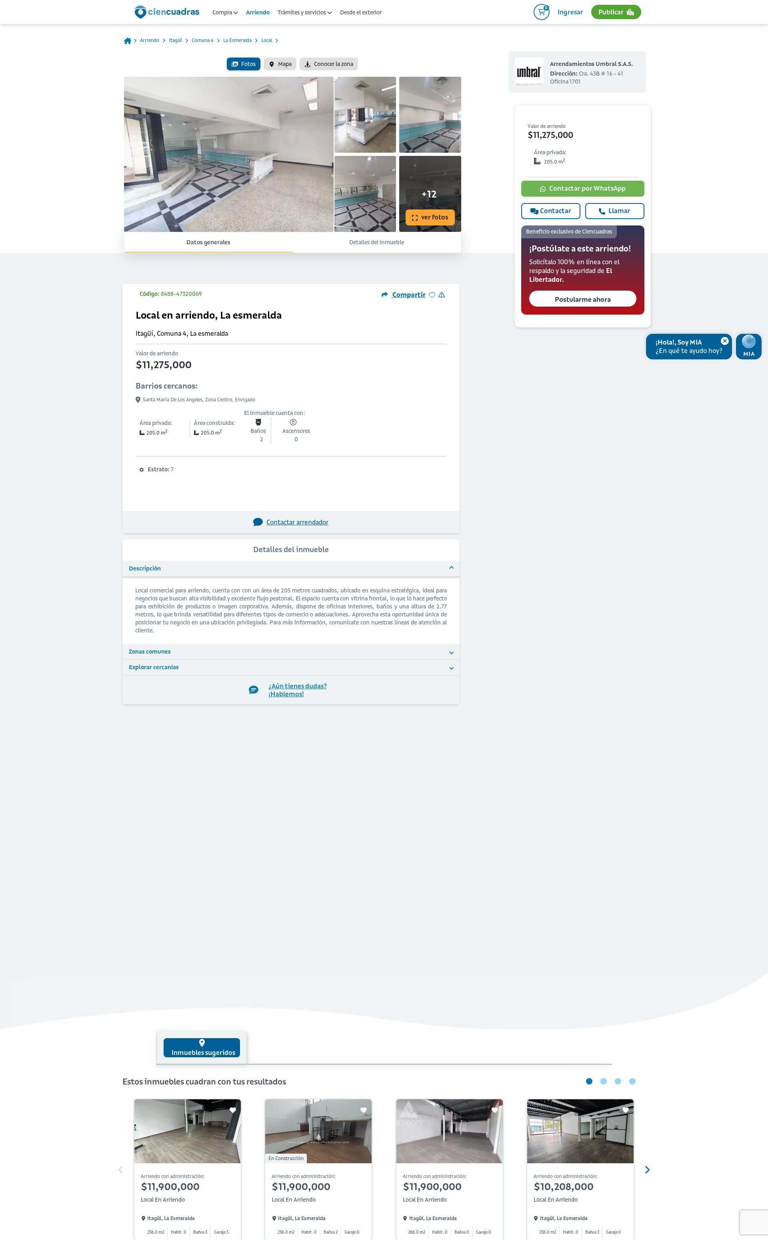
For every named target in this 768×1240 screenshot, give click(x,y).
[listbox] (292, 64)
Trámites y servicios (302, 12)
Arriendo (258, 12)
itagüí (175, 40)
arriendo (149, 40)
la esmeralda (237, 40)
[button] (582, 270)
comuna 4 (203, 40)
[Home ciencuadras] (168, 13)
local (266, 40)
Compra (222, 12)
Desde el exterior (361, 12)
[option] (243, 64)
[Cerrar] (725, 341)
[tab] (202, 1047)
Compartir (408, 295)
